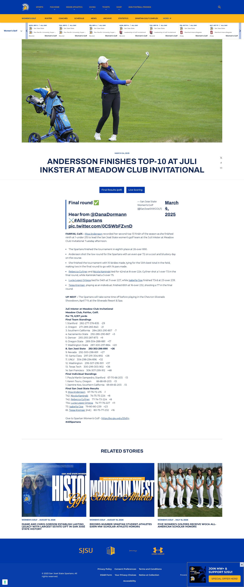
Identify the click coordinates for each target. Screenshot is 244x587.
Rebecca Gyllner (78, 271)
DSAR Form (106, 575)
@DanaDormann (109, 214)
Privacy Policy (105, 569)
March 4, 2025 (171, 208)
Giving (92, 7)
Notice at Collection (149, 575)
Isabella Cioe (136, 280)
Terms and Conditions (150, 569)
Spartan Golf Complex (147, 18)
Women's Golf (29, 520)
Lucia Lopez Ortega (80, 280)
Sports (39, 7)
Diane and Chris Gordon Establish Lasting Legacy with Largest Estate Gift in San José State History (53, 526)
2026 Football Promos (139, 7)
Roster (48, 18)
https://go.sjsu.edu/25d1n (115, 418)
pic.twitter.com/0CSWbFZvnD (100, 226)
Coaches (63, 18)
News (94, 18)
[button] (27, 31)
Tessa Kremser (77, 285)
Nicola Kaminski (101, 271)
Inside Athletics (74, 7)
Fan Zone (54, 7)
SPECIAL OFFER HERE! (226, 579)
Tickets (106, 7)
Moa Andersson (93, 234)
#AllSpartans (88, 220)
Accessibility (129, 580)
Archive (107, 18)
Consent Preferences (125, 569)
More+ (166, 18)
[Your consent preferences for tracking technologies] (5, 582)
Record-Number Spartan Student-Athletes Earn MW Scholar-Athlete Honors (121, 525)
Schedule (79, 18)
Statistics (124, 18)
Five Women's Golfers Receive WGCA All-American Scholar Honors (187, 525)
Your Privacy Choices (125, 575)
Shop (119, 7)
